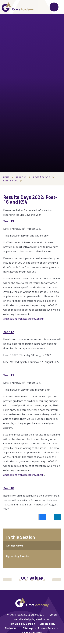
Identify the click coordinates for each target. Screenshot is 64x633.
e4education (43, 619)
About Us (21, 177)
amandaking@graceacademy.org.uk (23, 318)
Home (6, 177)
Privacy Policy (46, 628)
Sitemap (28, 628)
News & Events (41, 177)
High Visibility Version (22, 624)
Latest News (10, 180)
